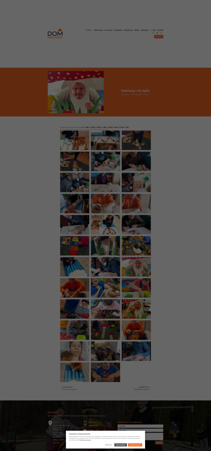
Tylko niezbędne (120, 445)
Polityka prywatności (85, 440)
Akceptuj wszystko (135, 445)
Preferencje (108, 445)
